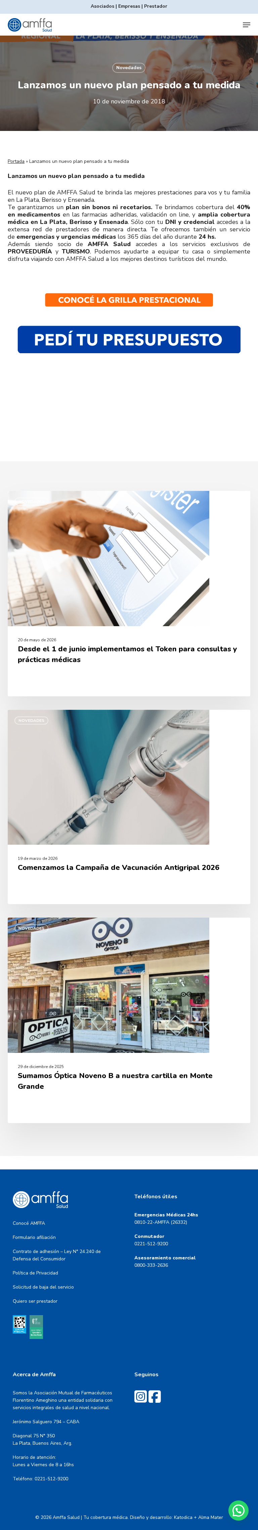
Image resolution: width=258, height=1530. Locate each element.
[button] (246, 24)
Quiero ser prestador (35, 1301)
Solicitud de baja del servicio (43, 1287)
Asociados (102, 6)
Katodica (183, 1517)
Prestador (155, 6)
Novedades (128, 67)
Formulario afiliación (34, 1237)
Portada (16, 161)
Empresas (129, 6)
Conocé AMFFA (29, 1223)
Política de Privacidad (35, 1273)
